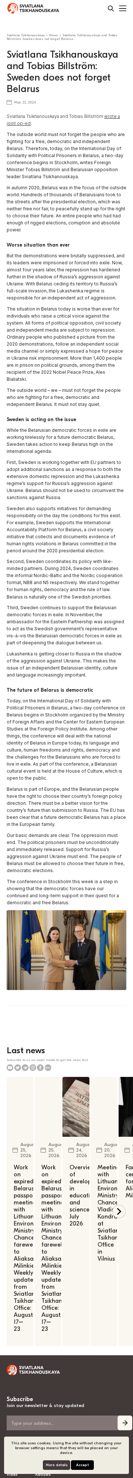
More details (57, 1465)
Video (12, 1474)
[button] (119, 1211)
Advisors (43, 1474)
